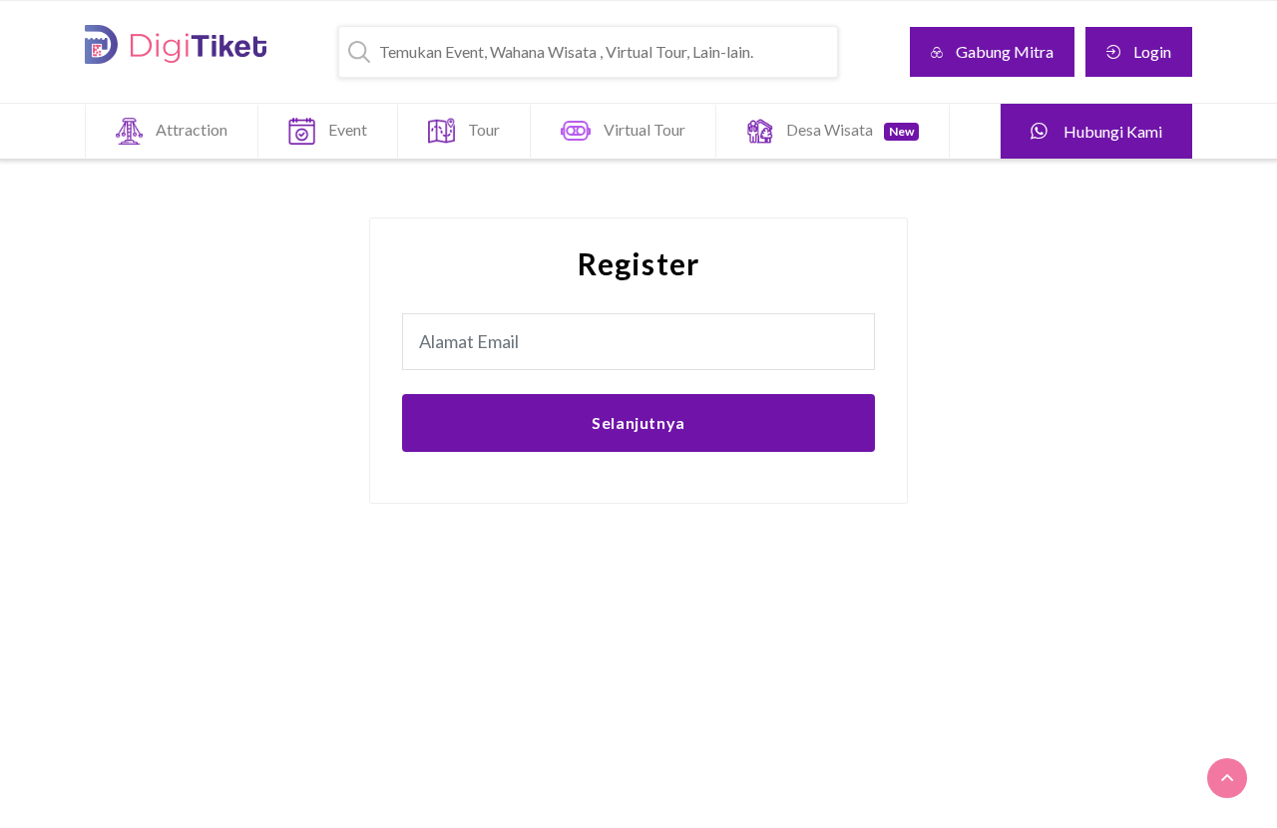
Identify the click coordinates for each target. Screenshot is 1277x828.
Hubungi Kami (1111, 131)
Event (347, 129)
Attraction (191, 129)
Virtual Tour (644, 129)
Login (1152, 51)
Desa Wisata (850, 129)
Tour (484, 129)
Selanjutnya (638, 422)
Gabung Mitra (1005, 51)
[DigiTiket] (175, 44)
